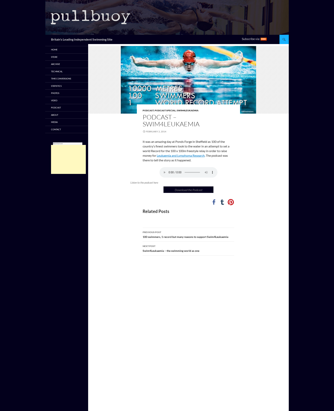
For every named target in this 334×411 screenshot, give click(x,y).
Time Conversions (61, 78)
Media (54, 122)
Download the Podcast (188, 190)
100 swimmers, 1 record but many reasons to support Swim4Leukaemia (185, 234)
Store (54, 57)
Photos (55, 93)
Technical (57, 71)
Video (54, 100)
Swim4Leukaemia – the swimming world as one (171, 248)
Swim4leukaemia (188, 110)
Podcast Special (165, 110)
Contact (56, 129)
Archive (55, 64)
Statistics (56, 86)
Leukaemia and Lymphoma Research (181, 155)
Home (54, 49)
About (54, 115)
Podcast (148, 110)
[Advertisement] (68, 159)
